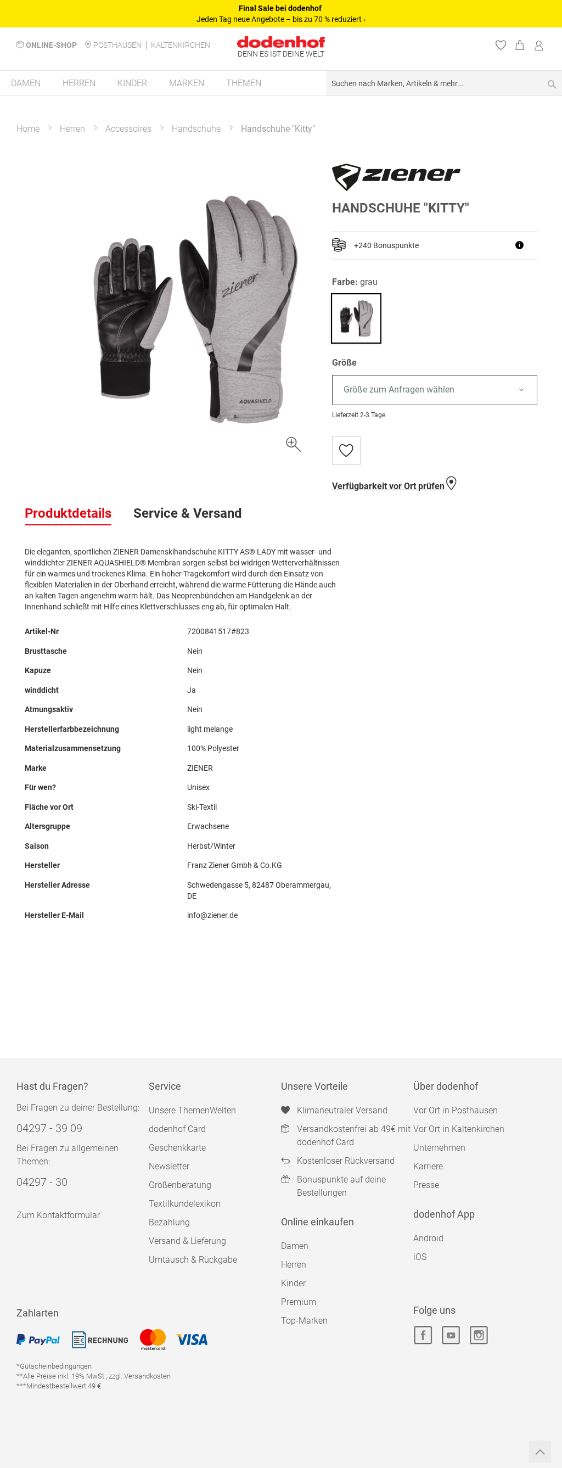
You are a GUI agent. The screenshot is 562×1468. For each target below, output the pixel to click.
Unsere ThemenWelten (192, 1110)
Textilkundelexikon (185, 1203)
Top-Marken (304, 1320)
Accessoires (128, 129)
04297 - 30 (42, 1182)
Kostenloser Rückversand (346, 1161)
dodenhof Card (177, 1129)
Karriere (428, 1166)
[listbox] (434, 390)
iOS (419, 1257)
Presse (426, 1185)
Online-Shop (51, 45)
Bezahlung (169, 1222)
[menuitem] (26, 83)
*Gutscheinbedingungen (54, 1366)
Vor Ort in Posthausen (455, 1110)
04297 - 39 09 (49, 1128)
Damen (294, 1246)
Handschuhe (196, 129)
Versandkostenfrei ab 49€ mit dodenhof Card (354, 1135)
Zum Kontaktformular (58, 1215)
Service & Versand (187, 513)
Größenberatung (180, 1185)
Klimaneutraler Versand (342, 1110)
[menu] (281, 83)
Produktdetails (68, 513)
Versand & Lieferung (187, 1241)
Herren (72, 129)
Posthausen (117, 45)
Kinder (293, 1283)
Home (28, 129)
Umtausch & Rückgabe (193, 1259)
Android (428, 1238)
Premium (298, 1302)
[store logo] (281, 42)
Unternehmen (439, 1147)
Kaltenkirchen (180, 45)
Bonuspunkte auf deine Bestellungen (341, 1186)
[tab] (68, 513)
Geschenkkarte (177, 1147)
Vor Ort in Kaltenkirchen (458, 1129)
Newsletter (169, 1166)
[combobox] (444, 83)
